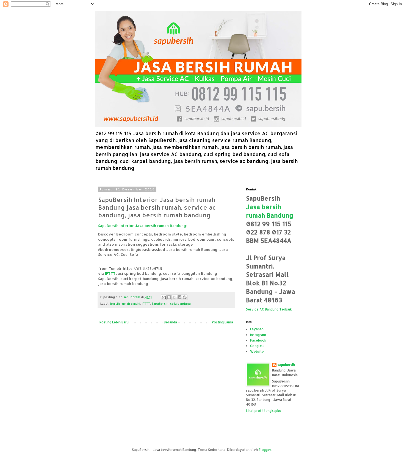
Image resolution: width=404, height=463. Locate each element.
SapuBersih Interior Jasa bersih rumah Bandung (142, 225)
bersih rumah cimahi (125, 304)
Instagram (258, 335)
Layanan (257, 329)
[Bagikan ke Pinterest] (184, 297)
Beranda (170, 322)
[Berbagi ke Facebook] (179, 297)
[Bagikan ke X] (174, 297)
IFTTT (110, 273)
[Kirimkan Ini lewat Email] (164, 297)
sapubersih (286, 365)
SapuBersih (160, 304)
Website (257, 352)
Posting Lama (222, 322)
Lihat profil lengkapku (263, 411)
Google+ (257, 346)
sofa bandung (180, 304)
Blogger (265, 450)
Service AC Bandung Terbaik (269, 309)
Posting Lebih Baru (114, 322)
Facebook (258, 340)
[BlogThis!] (169, 297)
